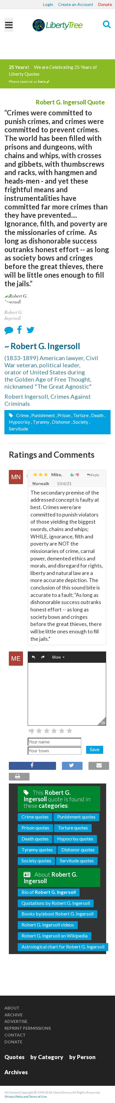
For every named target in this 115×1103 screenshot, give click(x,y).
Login (48, 4)
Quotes (14, 1056)
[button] (33, 657)
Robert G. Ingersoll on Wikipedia (55, 935)
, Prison (63, 415)
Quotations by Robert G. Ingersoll (56, 903)
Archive (13, 1014)
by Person (82, 1056)
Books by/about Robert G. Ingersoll (57, 913)
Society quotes (36, 860)
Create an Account (75, 4)
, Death (96, 415)
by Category (46, 1056)
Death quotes (35, 838)
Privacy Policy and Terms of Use (26, 1096)
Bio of (49, 892)
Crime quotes (35, 816)
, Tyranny (40, 422)
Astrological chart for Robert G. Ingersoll (63, 946)
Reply (95, 475)
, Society (79, 422)
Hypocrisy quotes (75, 838)
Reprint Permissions (27, 1028)
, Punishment (42, 415)
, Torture (79, 415)
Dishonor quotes (78, 849)
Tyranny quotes (37, 849)
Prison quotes (35, 827)
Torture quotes (73, 827)
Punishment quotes (76, 816)
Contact (15, 1034)
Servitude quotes (77, 860)
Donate (105, 4)
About (11, 1007)
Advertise (15, 1021)
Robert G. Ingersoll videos (48, 924)
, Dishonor (60, 422)
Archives (16, 1072)
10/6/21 (64, 483)
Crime (22, 415)
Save (94, 749)
